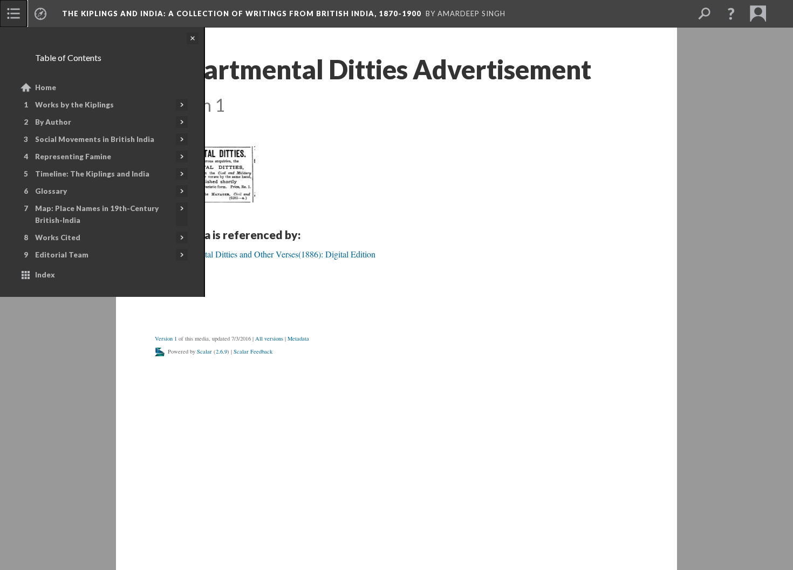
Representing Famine (73, 156)
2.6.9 (221, 351)
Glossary (51, 191)
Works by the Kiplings (74, 104)
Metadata (298, 338)
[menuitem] (13, 13)
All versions (269, 338)
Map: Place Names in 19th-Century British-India (97, 214)
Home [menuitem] (45, 87)
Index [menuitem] (45, 274)
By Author (53, 122)
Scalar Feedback (253, 351)
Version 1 (166, 338)
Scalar (204, 351)
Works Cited (57, 237)
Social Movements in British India (94, 139)
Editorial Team (61, 254)
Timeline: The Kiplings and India (92, 173)
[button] (730, 13)
